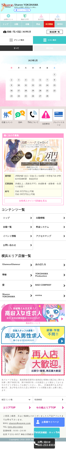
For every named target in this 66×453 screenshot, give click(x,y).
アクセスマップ (43, 236)
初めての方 (25, 19)
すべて (16, 48)
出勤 (16, 24)
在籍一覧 (7, 227)
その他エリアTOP (46, 407)
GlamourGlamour (11, 264)
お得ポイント (8, 19)
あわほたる (40, 264)
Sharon (8, 295)
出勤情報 (40, 218)
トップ (5, 24)
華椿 (4, 274)
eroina (38, 295)
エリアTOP (9, 407)
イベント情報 (9, 236)
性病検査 (38, 400)
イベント (49, 24)
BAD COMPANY (43, 285)
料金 (38, 24)
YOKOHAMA (41, 274)
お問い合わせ (9, 245)
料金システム (42, 227)
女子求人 (41, 19)
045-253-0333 (15, 427)
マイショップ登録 (23, 10)
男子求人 (58, 19)
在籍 (27, 24)
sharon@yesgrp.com (20, 423)
